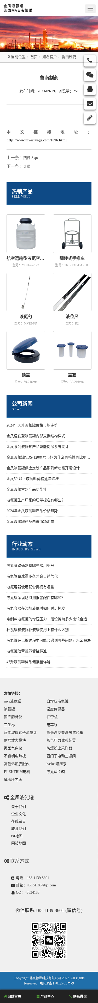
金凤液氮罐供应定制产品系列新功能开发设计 (43, 468)
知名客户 (49, 57)
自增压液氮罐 (57, 701)
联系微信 (79, 996)
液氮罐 (9, 709)
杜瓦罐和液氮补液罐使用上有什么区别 (38, 630)
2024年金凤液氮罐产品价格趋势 (32, 511)
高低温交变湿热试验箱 (65, 733)
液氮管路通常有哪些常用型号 (30, 566)
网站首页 (14, 996)
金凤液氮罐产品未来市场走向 (30, 522)
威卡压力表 (13, 780)
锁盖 (26, 375)
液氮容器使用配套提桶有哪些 (30, 587)
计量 (27, 167)
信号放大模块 (15, 740)
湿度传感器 (56, 709)
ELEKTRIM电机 (17, 772)
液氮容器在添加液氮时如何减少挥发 (36, 608)
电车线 (52, 725)
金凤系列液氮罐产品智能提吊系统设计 (38, 447)
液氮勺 (26, 316)
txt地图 (16, 836)
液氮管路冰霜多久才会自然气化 (32, 576)
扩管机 (52, 717)
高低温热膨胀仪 (17, 764)
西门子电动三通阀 (61, 756)
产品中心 (47, 996)
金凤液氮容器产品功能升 (27, 489)
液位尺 (72, 316)
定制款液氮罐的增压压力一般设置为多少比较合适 (47, 619)
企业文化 (18, 814)
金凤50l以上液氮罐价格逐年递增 (33, 479)
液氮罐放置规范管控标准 (27, 651)
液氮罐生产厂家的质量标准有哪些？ (36, 500)
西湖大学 (30, 158)
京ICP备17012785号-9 (56, 983)
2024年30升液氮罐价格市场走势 (32, 425)
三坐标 (9, 725)
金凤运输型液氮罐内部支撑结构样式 (36, 436)
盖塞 (72, 375)
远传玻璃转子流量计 (20, 733)
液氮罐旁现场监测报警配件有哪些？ (36, 598)
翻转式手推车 (72, 258)
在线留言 (18, 821)
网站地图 (18, 843)
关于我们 (18, 807)
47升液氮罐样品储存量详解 (28, 662)
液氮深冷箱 (56, 772)
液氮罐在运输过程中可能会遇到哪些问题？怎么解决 (49, 640)
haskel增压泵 (57, 764)
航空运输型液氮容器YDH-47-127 (26, 258)
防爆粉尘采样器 (59, 748)
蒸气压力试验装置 (61, 740)
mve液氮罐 (12, 701)
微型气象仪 (13, 748)
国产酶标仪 (13, 717)
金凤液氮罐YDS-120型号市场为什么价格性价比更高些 (50, 457)
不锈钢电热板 (15, 756)
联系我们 (18, 829)
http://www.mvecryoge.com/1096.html (37, 140)
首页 (34, 57)
